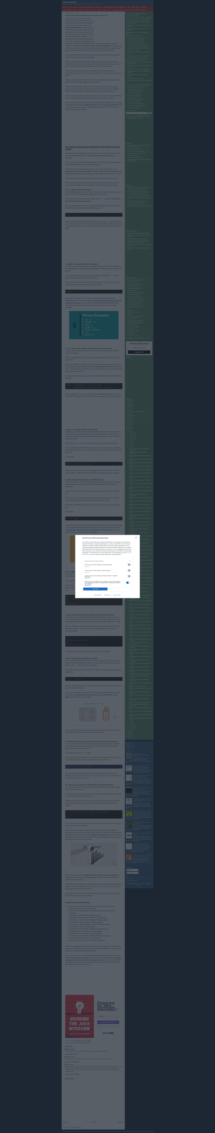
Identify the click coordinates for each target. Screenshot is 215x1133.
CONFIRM (95, 589)
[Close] (136, 538)
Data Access (107, 595)
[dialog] (107, 566)
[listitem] (107, 561)
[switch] (128, 565)
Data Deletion (98, 595)
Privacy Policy (117, 595)
